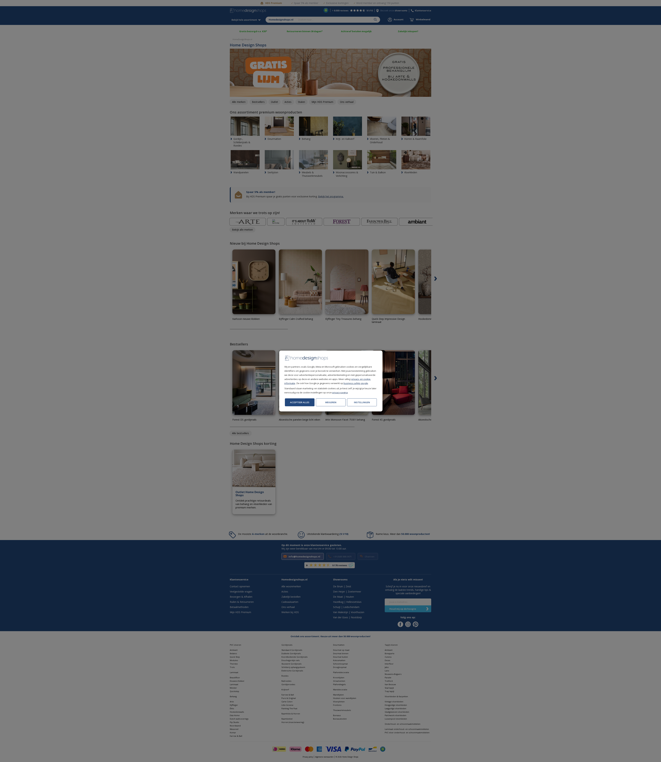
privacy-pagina (340, 392)
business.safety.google (356, 383)
